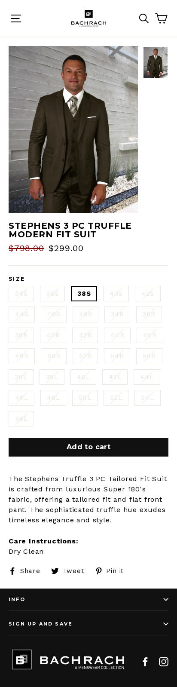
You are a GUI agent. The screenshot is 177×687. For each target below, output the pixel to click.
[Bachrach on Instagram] (163, 661)
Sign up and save (41, 624)
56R (149, 356)
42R (85, 335)
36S (52, 293)
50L (85, 398)
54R (117, 356)
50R (53, 356)
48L (53, 398)
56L (21, 419)
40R (53, 335)
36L (21, 377)
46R (149, 335)
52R (85, 356)
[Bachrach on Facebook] (145, 661)
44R (117, 335)
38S (84, 293)
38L (52, 377)
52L (116, 398)
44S (21, 314)
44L (146, 377)
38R (21, 335)
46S (53, 314)
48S (85, 314)
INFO (17, 599)
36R (149, 314)
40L (83, 377)
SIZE (17, 279)
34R (117, 314)
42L (115, 377)
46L (21, 398)
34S (21, 293)
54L (147, 398)
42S (147, 293)
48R (21, 356)
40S (116, 293)
